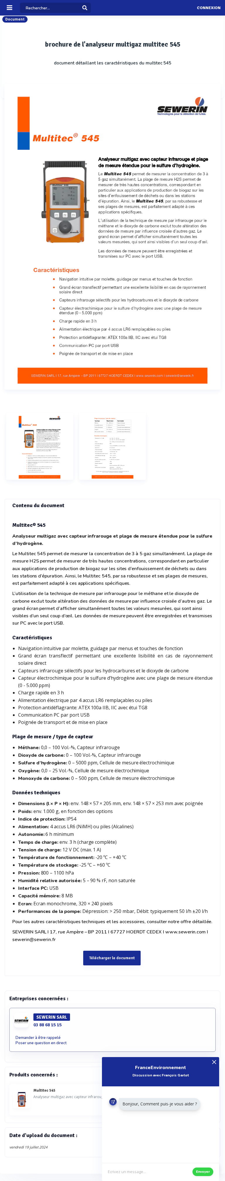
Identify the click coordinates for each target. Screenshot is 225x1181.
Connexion (209, 8)
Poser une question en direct (41, 1043)
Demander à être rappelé (38, 1037)
